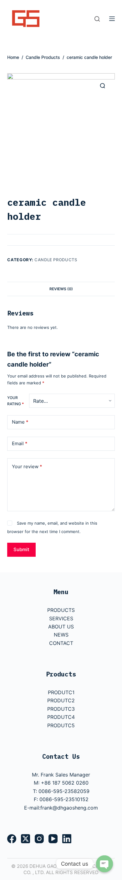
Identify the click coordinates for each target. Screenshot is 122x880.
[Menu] (112, 19)
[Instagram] (39, 838)
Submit (21, 549)
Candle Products (55, 259)
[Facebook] (11, 838)
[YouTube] (53, 838)
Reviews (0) (61, 288)
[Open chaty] (104, 863)
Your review (27, 466)
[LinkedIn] (66, 838)
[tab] (60, 289)
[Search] (97, 19)
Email (20, 443)
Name (20, 422)
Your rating (15, 400)
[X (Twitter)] (25, 838)
